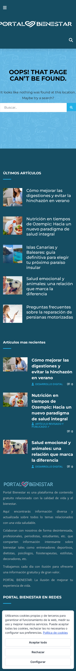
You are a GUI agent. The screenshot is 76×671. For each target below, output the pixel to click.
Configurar (38, 662)
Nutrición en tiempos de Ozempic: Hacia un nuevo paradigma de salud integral (48, 226)
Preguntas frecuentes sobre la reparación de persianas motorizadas (49, 312)
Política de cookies (55, 632)
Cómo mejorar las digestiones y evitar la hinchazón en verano (48, 195)
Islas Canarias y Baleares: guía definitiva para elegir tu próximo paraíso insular (47, 257)
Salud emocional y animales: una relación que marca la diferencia (49, 286)
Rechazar (38, 652)
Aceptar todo (38, 642)
